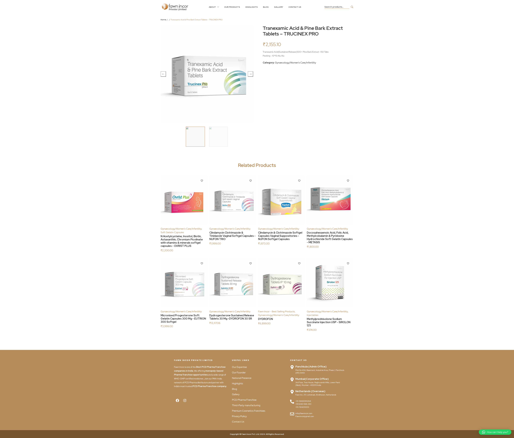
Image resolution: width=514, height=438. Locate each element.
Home (163, 19)
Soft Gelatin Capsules (172, 232)
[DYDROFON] (281, 282)
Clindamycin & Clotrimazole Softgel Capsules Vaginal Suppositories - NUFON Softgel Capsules (280, 236)
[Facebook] (177, 400)
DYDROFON (265, 319)
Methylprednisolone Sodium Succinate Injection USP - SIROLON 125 (328, 322)
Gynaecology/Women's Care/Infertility (295, 62)
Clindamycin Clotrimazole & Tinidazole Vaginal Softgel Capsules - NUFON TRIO (232, 236)
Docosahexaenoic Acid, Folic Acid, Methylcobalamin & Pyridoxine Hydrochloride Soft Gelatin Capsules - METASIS (330, 237)
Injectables (312, 315)
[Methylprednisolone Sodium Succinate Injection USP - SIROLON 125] (330, 282)
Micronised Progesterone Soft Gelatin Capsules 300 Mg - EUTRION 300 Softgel (183, 319)
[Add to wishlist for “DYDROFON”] (299, 263)
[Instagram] (184, 400)
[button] (495, 432)
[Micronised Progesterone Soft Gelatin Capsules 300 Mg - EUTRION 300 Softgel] (184, 282)
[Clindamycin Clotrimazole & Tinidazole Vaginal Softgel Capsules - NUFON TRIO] (232, 199)
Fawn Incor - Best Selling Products (276, 311)
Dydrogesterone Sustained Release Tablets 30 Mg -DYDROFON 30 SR (231, 317)
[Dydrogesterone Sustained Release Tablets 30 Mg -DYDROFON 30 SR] (232, 282)
